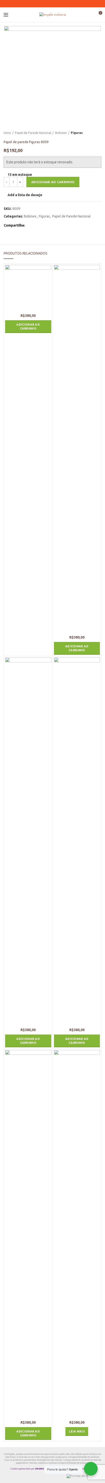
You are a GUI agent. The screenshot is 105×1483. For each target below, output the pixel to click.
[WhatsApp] (55, 3)
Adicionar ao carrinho (52, 182)
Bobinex (61, 132)
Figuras (77, 132)
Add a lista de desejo (25, 195)
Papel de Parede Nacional (33, 132)
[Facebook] (43, 3)
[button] (28, 326)
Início (7, 132)
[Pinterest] (49, 3)
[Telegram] (62, 3)
